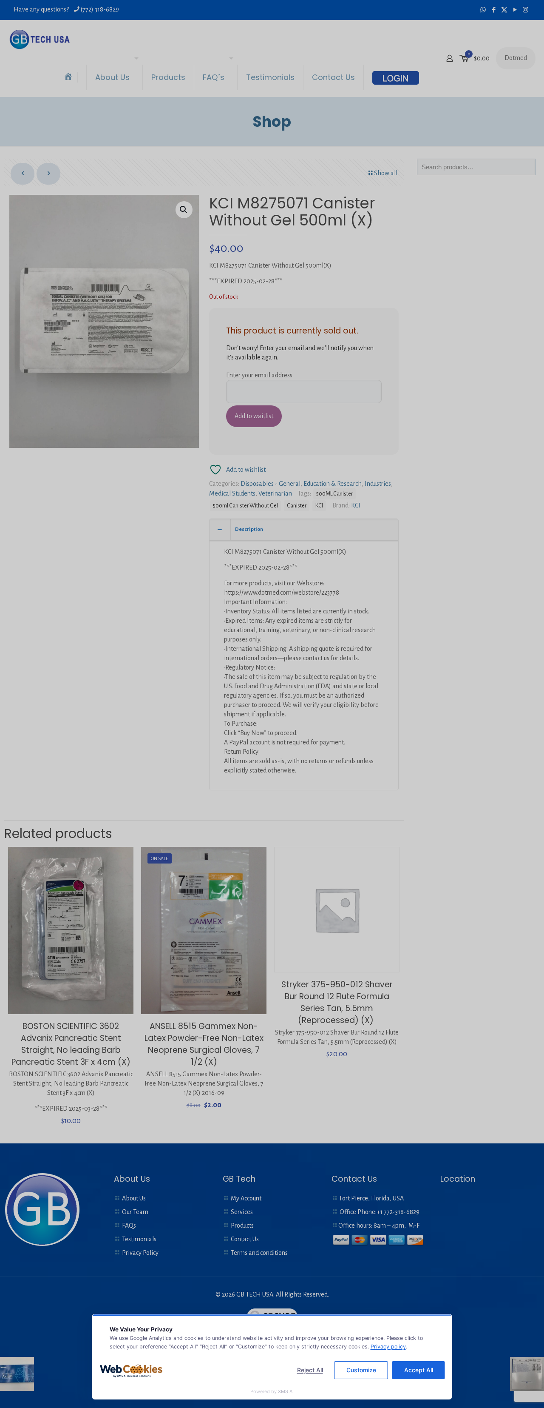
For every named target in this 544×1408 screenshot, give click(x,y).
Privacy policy (388, 1346)
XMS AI (286, 1391)
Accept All (418, 1370)
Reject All (310, 1370)
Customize (361, 1370)
